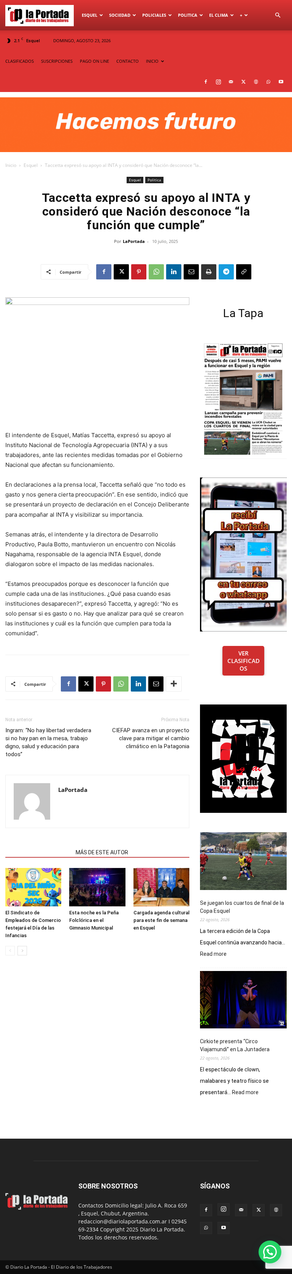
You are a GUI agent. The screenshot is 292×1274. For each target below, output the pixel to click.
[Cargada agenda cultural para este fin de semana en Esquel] (161, 887)
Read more (213, 954)
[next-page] (22, 950)
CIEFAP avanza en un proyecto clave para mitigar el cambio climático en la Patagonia (150, 738)
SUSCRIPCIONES (57, 61)
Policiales (154, 15)
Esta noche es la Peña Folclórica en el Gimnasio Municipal (94, 920)
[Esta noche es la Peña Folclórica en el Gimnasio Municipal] (97, 887)
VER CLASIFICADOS (243, 660)
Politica (187, 15)
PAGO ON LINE (94, 61)
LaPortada (134, 241)
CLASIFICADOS (19, 61)
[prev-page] (10, 950)
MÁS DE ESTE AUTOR (102, 852)
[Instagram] (218, 81)
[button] (277, 15)
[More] (174, 684)
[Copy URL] (243, 271)
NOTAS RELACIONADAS (38, 852)
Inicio (10, 165)
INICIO (152, 61)
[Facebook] (205, 81)
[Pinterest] (138, 271)
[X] (243, 81)
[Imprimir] (208, 271)
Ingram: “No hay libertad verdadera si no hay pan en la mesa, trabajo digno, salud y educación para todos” (48, 742)
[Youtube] (281, 81)
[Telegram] (226, 271)
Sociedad (119, 15)
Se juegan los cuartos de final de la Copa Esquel (242, 907)
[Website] (256, 81)
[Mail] (230, 81)
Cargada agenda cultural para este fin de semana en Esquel (161, 920)
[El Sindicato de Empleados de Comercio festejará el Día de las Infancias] (33, 887)
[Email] (191, 271)
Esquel (89, 15)
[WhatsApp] (268, 81)
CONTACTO (127, 61)
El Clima (218, 15)
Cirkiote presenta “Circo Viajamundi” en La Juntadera (235, 1045)
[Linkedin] (173, 271)
